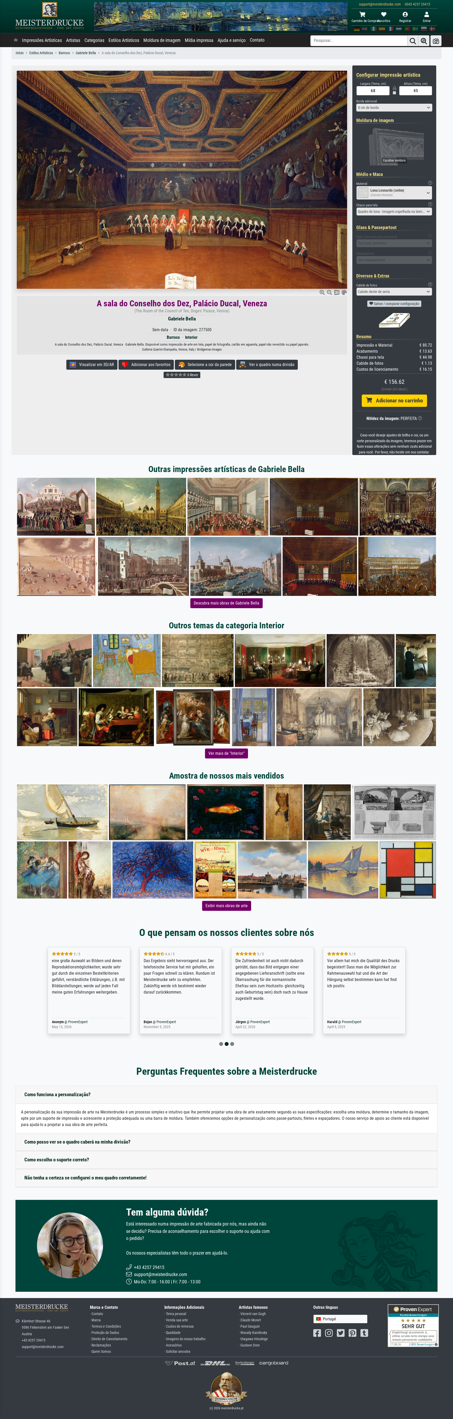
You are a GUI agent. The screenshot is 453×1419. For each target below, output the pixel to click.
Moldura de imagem (162, 40)
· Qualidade (172, 1333)
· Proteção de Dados (104, 1333)
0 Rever (192, 375)
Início (20, 53)
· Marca (95, 1320)
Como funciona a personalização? (57, 1094)
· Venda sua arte (176, 1320)
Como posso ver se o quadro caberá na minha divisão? (77, 1142)
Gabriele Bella (86, 53)
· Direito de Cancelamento (108, 1339)
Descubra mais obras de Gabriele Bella (226, 603)
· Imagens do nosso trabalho (185, 1339)
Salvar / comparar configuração (396, 304)
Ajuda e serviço (232, 40)
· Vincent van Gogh (252, 1314)
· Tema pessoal (175, 1314)
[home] (16, 40)
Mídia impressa (199, 40)
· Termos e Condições (105, 1326)
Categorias (94, 40)
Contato (257, 40)
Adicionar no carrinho (397, 400)
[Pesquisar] (412, 40)
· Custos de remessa (179, 1326)
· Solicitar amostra (177, 1351)
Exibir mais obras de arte (227, 905)
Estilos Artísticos (124, 40)
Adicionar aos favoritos (149, 364)
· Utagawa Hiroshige (253, 1339)
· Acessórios (173, 1345)
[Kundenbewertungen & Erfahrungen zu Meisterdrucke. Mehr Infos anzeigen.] (413, 1325)
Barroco (64, 53)
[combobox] (394, 108)
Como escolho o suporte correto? (56, 1160)
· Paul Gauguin (249, 1326)
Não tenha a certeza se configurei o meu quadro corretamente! (85, 1178)
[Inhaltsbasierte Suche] (423, 40)
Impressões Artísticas (42, 40)
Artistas (73, 40)
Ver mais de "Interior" (226, 753)
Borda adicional (366, 101)
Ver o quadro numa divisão (270, 364)
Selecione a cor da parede (208, 364)
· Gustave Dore (249, 1345)
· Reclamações (100, 1345)
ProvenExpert (76, 1022)
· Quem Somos (100, 1351)
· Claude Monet (250, 1320)
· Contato (96, 1314)
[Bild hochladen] (435, 40)
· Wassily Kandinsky (253, 1333)
